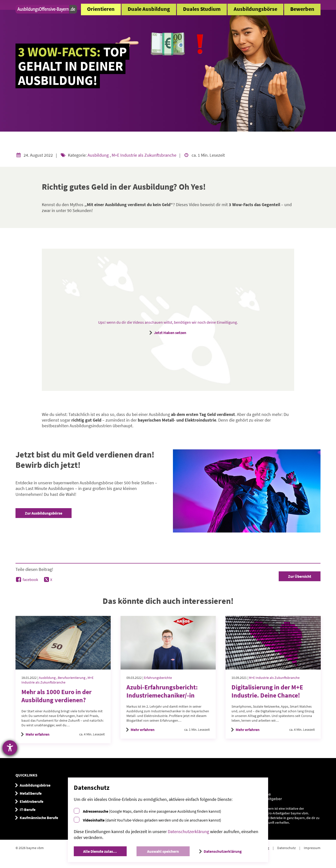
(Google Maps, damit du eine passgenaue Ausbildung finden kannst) (152, 811)
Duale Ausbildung (149, 9)
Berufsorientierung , (73, 677)
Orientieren (101, 9)
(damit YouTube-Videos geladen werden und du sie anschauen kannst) (152, 820)
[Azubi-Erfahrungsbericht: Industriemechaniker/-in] (168, 643)
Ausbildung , (48, 677)
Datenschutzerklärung (188, 831)
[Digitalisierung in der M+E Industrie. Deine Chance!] (273, 643)
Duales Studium (202, 9)
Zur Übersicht (299, 576)
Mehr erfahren (37, 734)
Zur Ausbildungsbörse (43, 513)
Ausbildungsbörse (255, 9)
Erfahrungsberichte (158, 677)
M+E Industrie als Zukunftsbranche (144, 155)
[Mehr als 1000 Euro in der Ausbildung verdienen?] (63, 643)
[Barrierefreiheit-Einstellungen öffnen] (9, 747)
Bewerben (302, 9)
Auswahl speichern (163, 851)
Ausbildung (99, 155)
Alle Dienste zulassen (101, 851)
